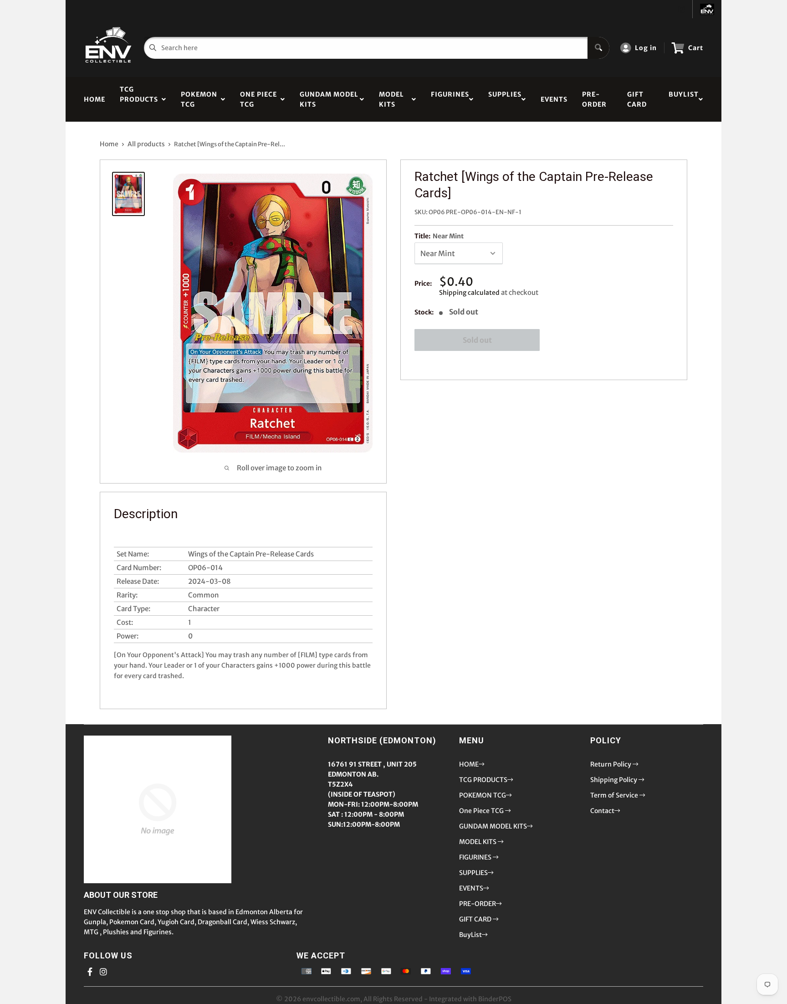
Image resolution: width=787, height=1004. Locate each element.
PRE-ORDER (594, 99)
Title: (439, 236)
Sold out (477, 340)
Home (109, 144)
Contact (602, 811)
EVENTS (554, 99)
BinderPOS (494, 999)
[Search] (598, 48)
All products (146, 144)
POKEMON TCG (199, 99)
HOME (94, 99)
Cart (695, 48)
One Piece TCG (258, 99)
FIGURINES (450, 99)
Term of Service (614, 795)
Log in (646, 48)
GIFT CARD (637, 99)
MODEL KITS (391, 99)
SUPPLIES (504, 99)
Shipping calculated (469, 292)
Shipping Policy (614, 780)
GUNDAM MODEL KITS (329, 99)
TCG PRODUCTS (139, 99)
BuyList (684, 99)
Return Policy (611, 764)
